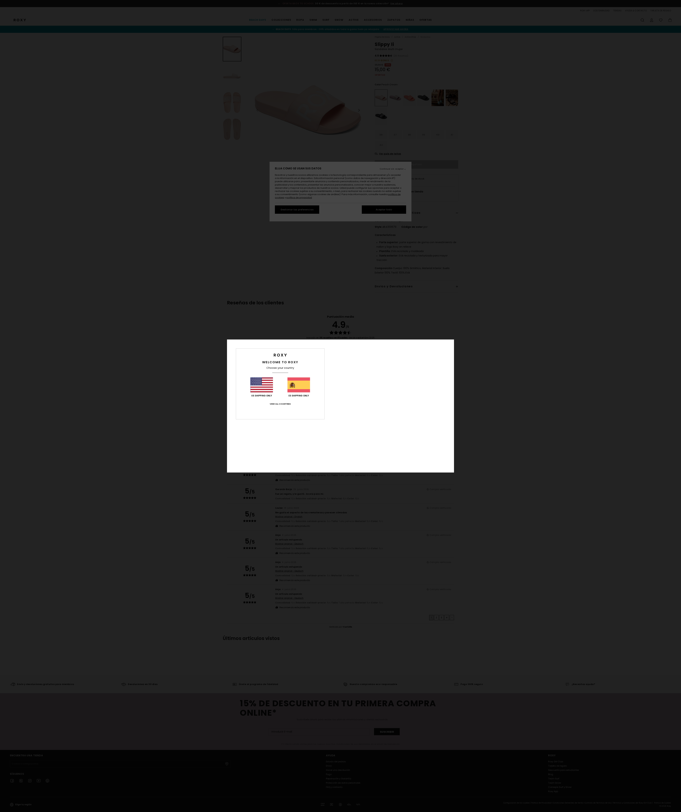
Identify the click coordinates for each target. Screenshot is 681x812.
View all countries (280, 403)
